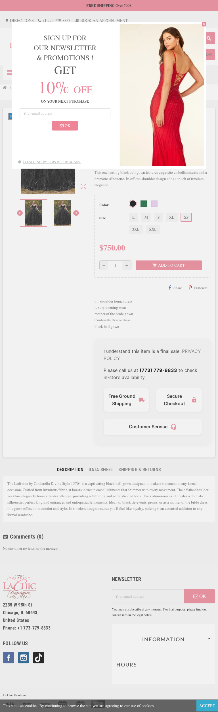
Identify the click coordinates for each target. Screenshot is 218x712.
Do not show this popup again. (52, 161)
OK (67, 125)
